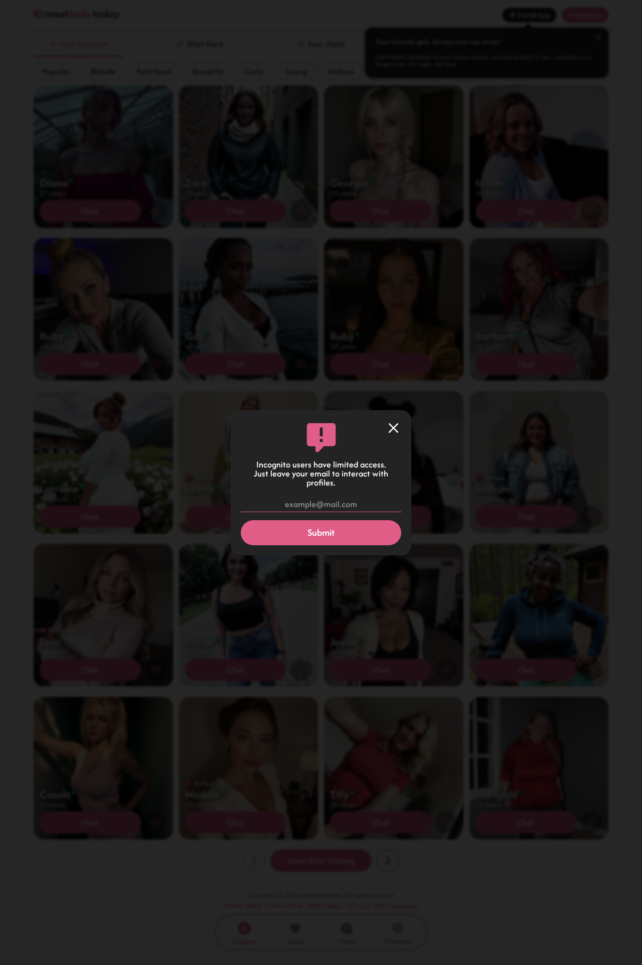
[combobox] (321, 504)
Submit (321, 532)
